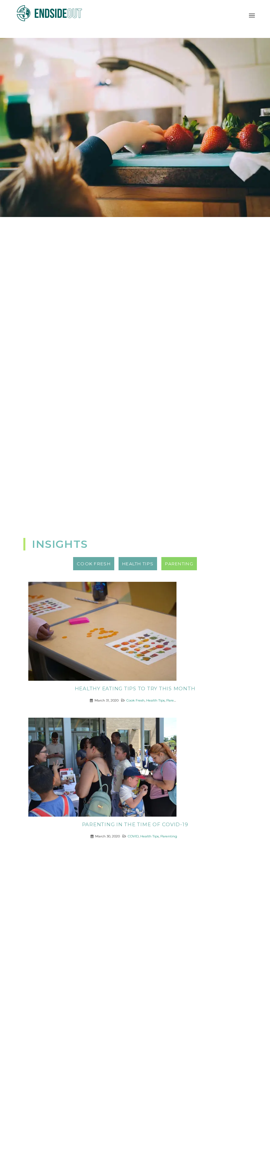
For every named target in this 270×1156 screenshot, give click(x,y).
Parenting (174, 700)
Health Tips (155, 700)
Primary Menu (252, 15)
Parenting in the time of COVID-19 (135, 825)
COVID (133, 836)
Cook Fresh (135, 700)
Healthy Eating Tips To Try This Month (135, 689)
